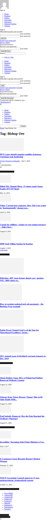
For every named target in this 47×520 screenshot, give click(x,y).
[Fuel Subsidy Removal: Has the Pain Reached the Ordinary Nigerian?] (5, 412)
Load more (4, 250)
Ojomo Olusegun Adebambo (10, 161)
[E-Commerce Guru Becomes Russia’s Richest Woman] (5, 454)
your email (24, 49)
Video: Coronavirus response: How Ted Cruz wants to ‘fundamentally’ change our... (23, 206)
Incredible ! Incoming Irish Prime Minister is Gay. (22, 442)
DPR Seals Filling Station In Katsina (16, 244)
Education (7, 20)
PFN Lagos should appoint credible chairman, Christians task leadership (21, 155)
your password (25, 36)
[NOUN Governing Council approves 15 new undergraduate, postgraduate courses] (5, 474)
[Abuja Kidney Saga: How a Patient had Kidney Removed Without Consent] (5, 374)
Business (7, 16)
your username (25, 34)
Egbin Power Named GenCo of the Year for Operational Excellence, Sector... (19, 331)
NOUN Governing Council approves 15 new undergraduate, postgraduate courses (20, 479)
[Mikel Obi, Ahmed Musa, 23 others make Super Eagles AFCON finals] (5, 182)
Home (6, 14)
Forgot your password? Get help (11, 88)
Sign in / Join (8, 57)
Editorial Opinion (10, 24)
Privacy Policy (5, 43)
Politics (6, 18)
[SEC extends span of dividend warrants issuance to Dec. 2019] (12, 352)
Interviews (8, 22)
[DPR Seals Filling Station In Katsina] (5, 240)
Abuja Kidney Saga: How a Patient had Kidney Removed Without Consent (21, 379)
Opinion (7, 26)
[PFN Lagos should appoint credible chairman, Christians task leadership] (12, 150)
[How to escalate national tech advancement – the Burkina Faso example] (11, 300)
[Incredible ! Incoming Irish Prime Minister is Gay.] (5, 438)
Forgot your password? (8, 41)
